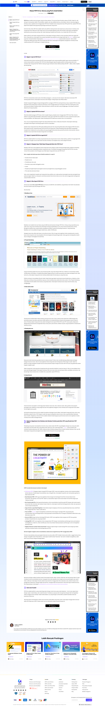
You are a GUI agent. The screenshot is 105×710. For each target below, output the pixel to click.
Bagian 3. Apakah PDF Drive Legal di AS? (14, 26)
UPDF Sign (47, 693)
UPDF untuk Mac (48, 683)
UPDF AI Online (48, 689)
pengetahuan (30, 16)
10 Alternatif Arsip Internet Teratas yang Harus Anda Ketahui (92, 584)
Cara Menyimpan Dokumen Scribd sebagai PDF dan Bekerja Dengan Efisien (92, 45)
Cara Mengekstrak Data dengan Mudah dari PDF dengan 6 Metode (92, 37)
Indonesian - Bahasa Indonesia (85, 704)
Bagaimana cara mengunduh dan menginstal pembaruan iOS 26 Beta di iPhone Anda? (92, 326)
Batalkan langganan (86, 691)
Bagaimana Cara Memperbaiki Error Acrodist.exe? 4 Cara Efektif (92, 41)
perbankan (61, 681)
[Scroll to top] (102, 707)
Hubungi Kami (85, 689)
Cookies (49, 704)
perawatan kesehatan (63, 683)
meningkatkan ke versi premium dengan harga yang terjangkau (53, 584)
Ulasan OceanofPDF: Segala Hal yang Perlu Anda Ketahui (92, 314)
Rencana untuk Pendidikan (34, 685)
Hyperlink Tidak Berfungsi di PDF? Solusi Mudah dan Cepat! (92, 322)
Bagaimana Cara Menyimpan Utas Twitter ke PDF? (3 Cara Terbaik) (92, 592)
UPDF (16, 1)
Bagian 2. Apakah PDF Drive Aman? (14, 23)
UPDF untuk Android (49, 687)
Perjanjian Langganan (44, 704)
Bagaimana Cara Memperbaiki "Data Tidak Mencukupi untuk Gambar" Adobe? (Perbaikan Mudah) (92, 20)
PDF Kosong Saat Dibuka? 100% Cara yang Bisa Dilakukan (92, 33)
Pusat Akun (84, 687)
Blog (73, 691)
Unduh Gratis (84, 1)
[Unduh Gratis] (84, 2)
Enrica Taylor (86, 659)
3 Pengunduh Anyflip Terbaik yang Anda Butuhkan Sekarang (92, 303)
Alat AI (46, 691)
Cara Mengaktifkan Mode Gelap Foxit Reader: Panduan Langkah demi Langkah (92, 318)
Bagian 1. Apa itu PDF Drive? (14, 19)
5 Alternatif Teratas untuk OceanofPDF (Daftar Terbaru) (92, 24)
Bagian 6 (71, 37)
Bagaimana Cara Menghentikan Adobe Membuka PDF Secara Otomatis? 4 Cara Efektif (92, 588)
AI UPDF (34, 511)
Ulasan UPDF (74, 683)
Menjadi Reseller (75, 685)
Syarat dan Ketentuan (37, 704)
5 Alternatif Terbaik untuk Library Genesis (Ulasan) (92, 311)
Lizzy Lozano (40, 13)
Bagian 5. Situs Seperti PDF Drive (14, 34)
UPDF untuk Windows (49, 681)
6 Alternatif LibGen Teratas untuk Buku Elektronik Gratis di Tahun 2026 (92, 596)
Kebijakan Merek (63, 704)
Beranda (24, 16)
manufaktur (61, 691)
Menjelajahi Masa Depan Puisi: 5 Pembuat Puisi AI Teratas (92, 600)
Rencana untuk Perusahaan (35, 683)
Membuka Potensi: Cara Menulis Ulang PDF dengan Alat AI (92, 604)
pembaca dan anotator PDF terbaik (51, 38)
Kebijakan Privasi (30, 704)
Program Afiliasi (75, 687)
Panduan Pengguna (86, 681)
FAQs (83, 683)
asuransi (60, 687)
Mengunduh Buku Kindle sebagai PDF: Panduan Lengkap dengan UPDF (92, 28)
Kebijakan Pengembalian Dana (56, 704)
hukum (60, 689)
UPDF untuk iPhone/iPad (50, 685)
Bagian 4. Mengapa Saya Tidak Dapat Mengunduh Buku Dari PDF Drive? (15, 30)
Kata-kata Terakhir (13, 42)
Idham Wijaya (11, 659)
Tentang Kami (74, 681)
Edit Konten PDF (29, 491)
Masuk (90, 1)
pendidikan (61, 685)
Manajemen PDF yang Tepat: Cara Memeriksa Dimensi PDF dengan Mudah (92, 609)
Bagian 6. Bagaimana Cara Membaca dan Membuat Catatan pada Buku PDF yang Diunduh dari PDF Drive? (15, 39)
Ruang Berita (74, 689)
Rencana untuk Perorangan (35, 681)
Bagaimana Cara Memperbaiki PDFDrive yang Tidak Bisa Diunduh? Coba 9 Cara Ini (92, 307)
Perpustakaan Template (87, 685)
